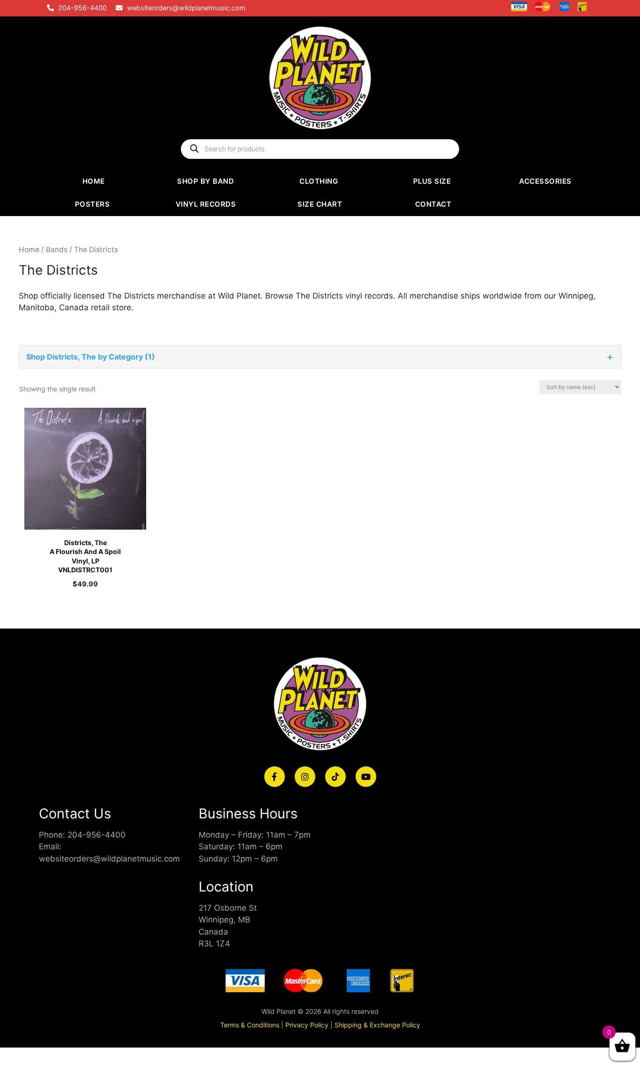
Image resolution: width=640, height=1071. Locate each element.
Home (29, 249)
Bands (56, 249)
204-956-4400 (82, 8)
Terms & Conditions (249, 1025)
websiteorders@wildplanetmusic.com (186, 8)
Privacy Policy (306, 1025)
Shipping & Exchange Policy (377, 1025)
